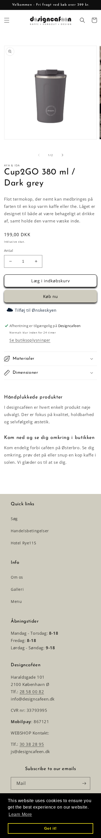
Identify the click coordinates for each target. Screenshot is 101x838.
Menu (16, 601)
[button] (7, 20)
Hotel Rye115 (23, 542)
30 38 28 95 (32, 744)
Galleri (17, 589)
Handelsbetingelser (30, 530)
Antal (8, 250)
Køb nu (50, 296)
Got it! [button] (50, 828)
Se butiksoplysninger (29, 340)
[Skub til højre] (62, 155)
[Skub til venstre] (39, 155)
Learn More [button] (20, 814)
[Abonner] (84, 783)
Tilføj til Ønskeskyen (36, 310)
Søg (14, 518)
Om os (17, 577)
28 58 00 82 (32, 691)
